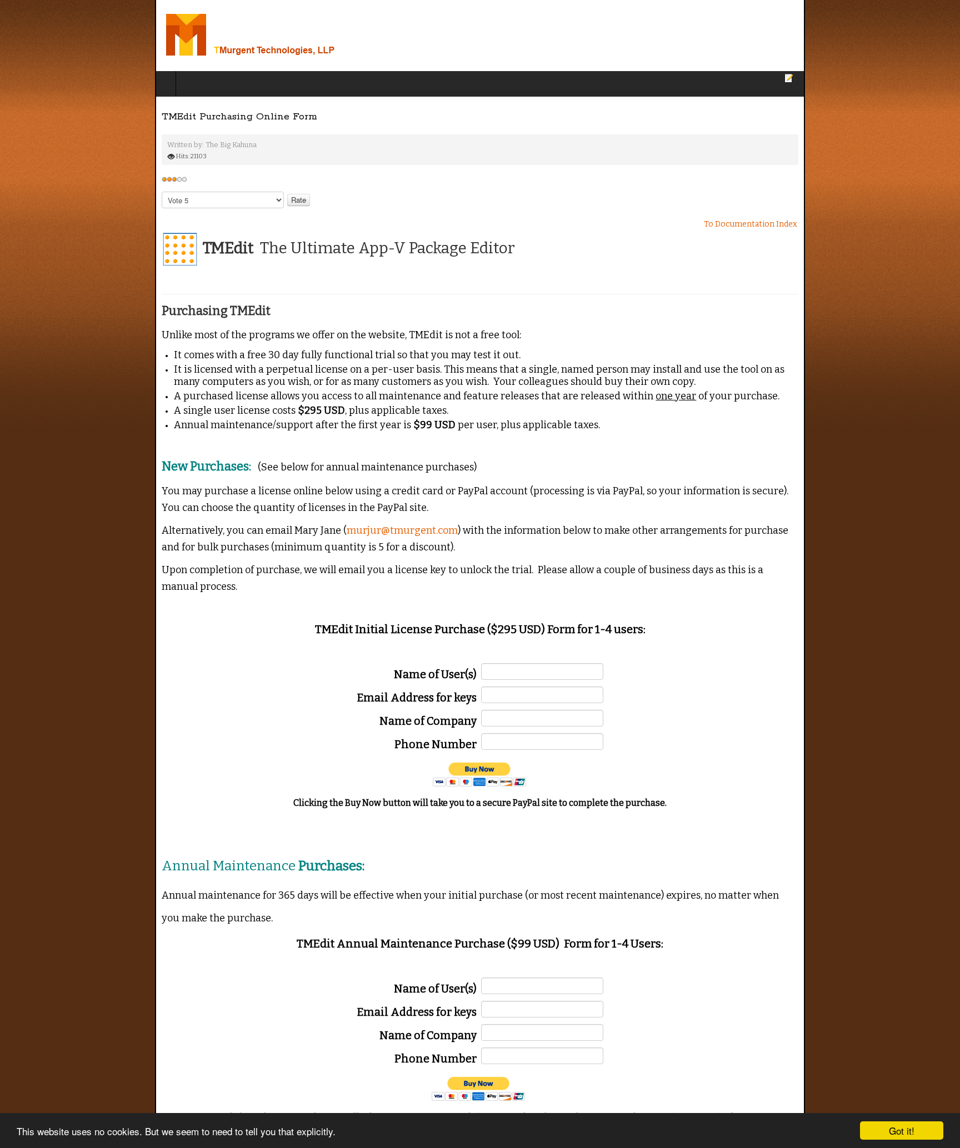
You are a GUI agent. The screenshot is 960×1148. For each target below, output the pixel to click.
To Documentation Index (905, 224)
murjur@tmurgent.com (247, 513)
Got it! (901, 1130)
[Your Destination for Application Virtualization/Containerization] (143, 35)
